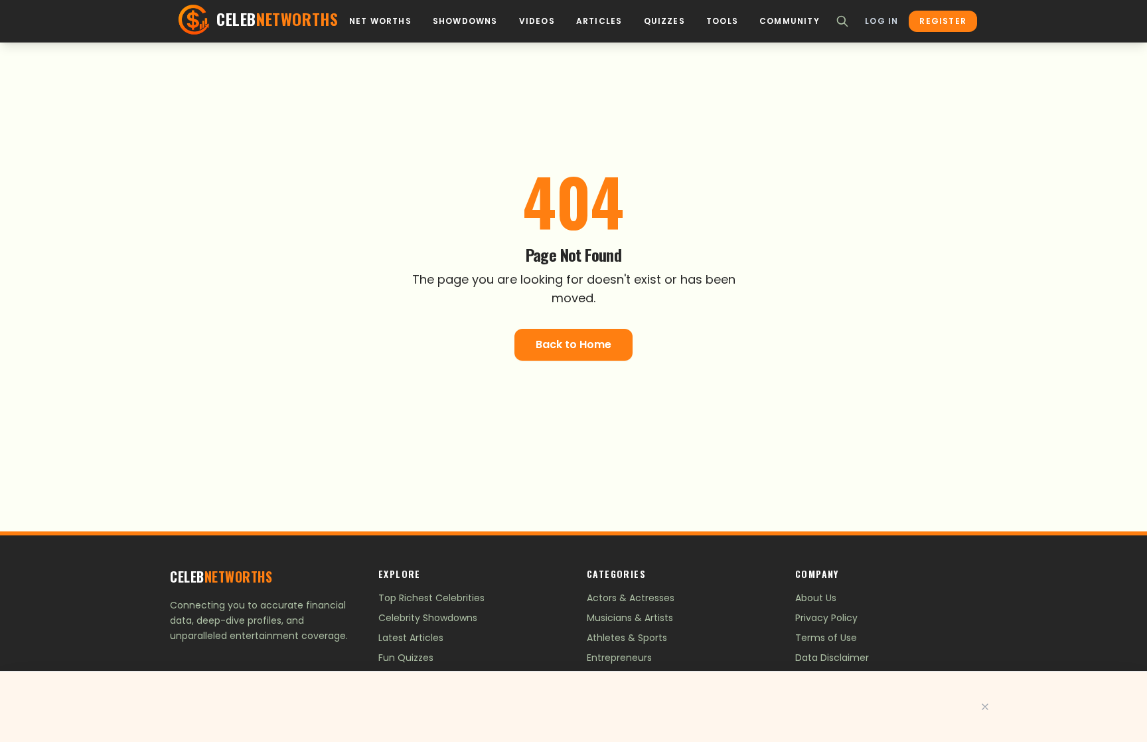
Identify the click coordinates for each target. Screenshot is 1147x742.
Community (789, 21)
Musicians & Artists (630, 617)
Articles (599, 21)
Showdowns (465, 21)
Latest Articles (410, 637)
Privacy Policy (826, 617)
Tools (722, 21)
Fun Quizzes (405, 657)
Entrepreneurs (619, 657)
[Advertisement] (573, 707)
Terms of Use (826, 637)
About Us (815, 597)
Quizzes (664, 21)
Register (942, 21)
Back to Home (573, 344)
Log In (881, 21)
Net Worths (380, 21)
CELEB (221, 576)
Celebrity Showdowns (427, 617)
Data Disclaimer (832, 657)
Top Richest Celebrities (431, 597)
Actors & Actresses (630, 597)
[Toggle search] (842, 21)
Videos (537, 21)
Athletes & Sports (627, 637)
